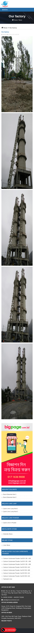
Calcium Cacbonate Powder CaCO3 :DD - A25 (17, 558)
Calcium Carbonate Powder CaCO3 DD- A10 (16, 567)
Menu (5, 9)
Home (16, 20)
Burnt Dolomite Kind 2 (9, 497)
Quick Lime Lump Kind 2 (10, 511)
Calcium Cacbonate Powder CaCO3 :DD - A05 (17, 564)
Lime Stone (6, 545)
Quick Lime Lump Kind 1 (10, 508)
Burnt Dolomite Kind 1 (9, 494)
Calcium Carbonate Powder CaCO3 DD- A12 (16, 573)
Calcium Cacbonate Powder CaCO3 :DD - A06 (17, 561)
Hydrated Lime (7, 579)
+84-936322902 (10, 630)
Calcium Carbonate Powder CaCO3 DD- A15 (16, 576)
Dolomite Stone (7, 534)
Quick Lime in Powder (9, 522)
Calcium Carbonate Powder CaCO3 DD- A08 (16, 570)
